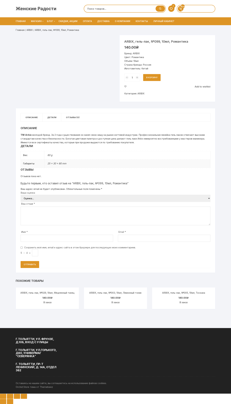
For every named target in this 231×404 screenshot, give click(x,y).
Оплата (87, 21)
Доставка (103, 21)
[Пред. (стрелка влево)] (3, 401)
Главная (21, 21)
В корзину (151, 77)
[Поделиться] (10, 396)
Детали (51, 117)
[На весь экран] (17, 396)
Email (122, 231)
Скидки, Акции (67, 21)
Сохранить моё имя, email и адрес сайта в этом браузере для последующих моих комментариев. (80, 247)
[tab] (32, 117)
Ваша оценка (28, 192)
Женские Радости (36, 8)
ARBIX (30, 30)
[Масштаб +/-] (24, 396)
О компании (122, 21)
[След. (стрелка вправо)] (10, 401)
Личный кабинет (163, 21)
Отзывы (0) (73, 117)
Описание (31, 117)
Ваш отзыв (28, 203)
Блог (50, 21)
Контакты (142, 21)
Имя (24, 231)
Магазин (36, 21)
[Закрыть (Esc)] (3, 396)
